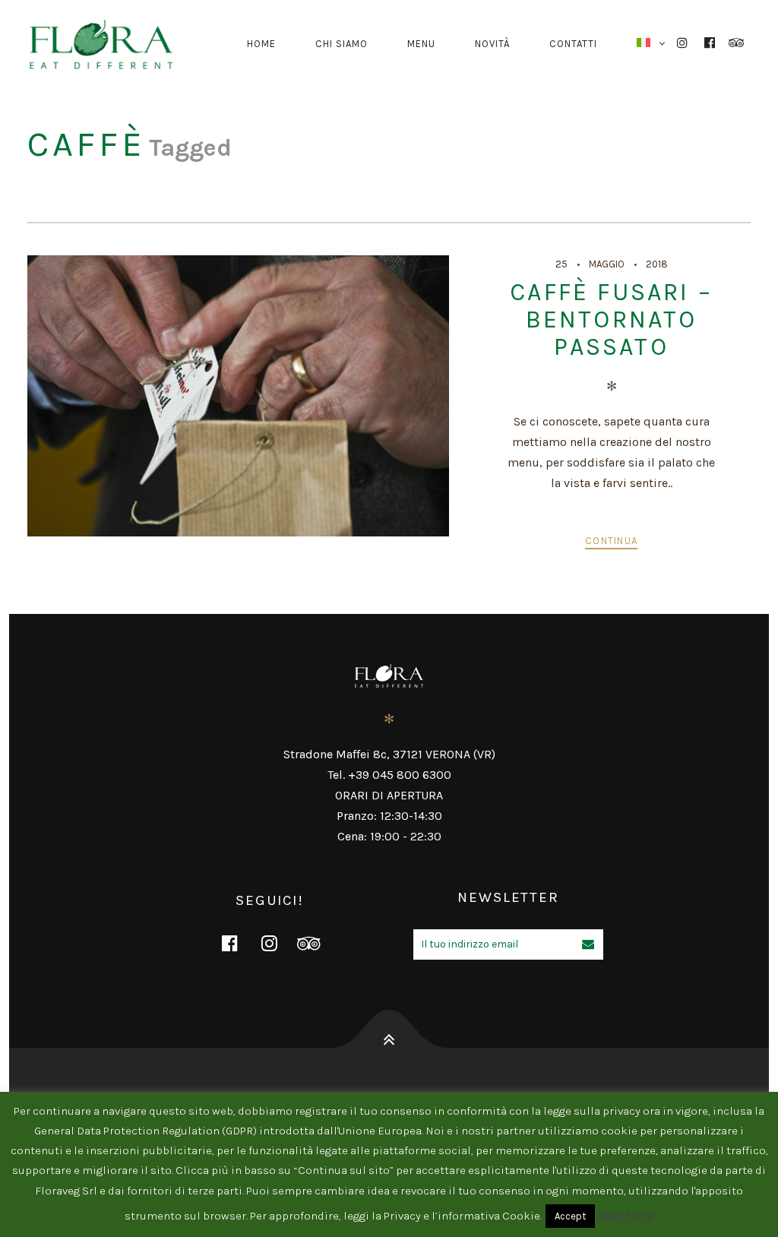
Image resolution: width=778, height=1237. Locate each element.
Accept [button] (570, 1216)
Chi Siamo (341, 43)
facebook (239, 943)
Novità (492, 43)
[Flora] (107, 44)
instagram (279, 943)
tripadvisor (318, 943)
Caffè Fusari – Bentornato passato (611, 320)
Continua (611, 540)
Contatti (573, 43)
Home (261, 43)
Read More (625, 1216)
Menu (421, 43)
